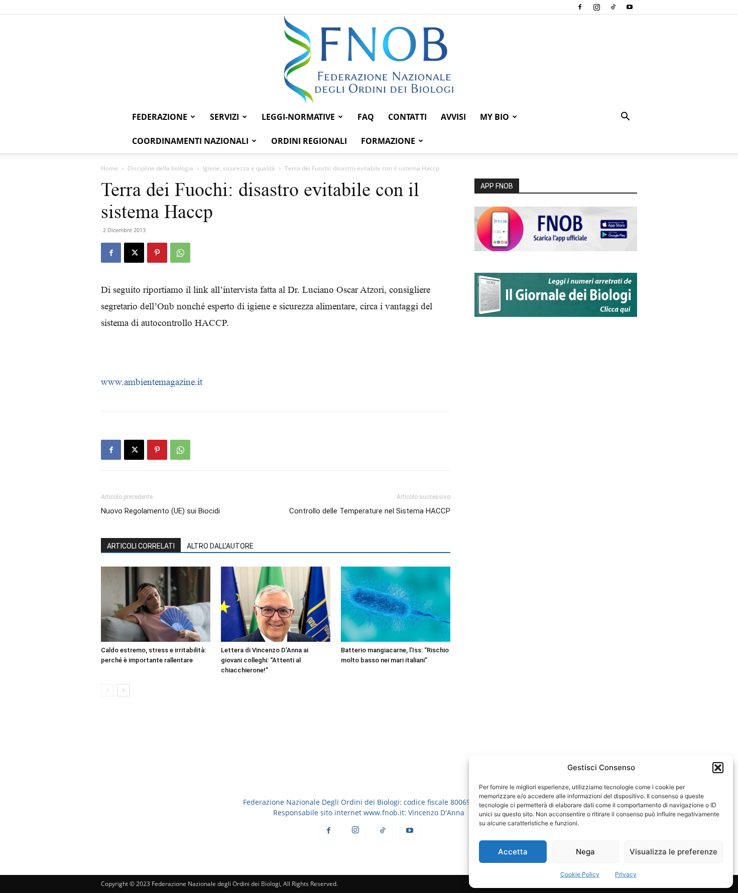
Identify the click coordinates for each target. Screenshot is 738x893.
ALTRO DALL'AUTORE (220, 546)
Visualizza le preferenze (673, 851)
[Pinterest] (157, 253)
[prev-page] (107, 690)
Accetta (513, 851)
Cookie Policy (579, 874)
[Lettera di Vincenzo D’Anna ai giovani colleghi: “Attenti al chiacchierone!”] (275, 604)
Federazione (159, 116)
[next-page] (123, 690)
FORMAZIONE (388, 140)
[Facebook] (579, 7)
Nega (585, 851)
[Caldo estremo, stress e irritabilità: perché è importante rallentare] (155, 604)
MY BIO (494, 116)
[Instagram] (596, 7)
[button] (718, 768)
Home (109, 168)
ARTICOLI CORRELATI (141, 546)
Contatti (407, 116)
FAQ (365, 116)
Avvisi (453, 116)
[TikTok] (613, 7)
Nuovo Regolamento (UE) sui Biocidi (160, 510)
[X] (134, 253)
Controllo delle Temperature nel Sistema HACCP (369, 510)
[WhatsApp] (180, 253)
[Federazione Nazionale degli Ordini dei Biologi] (369, 60)
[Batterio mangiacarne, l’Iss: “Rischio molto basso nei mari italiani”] (395, 604)
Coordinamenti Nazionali (190, 140)
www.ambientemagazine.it (151, 382)
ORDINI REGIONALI (309, 140)
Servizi (224, 116)
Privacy (626, 874)
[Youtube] (629, 7)
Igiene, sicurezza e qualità (239, 168)
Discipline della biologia (160, 168)
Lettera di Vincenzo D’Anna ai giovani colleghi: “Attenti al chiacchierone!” (264, 660)
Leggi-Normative (298, 116)
